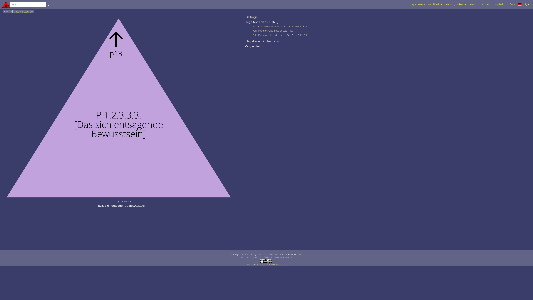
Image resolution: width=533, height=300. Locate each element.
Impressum (251, 264)
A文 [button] (524, 4)
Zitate (487, 4)
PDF (254, 30)
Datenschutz (281, 264)
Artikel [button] (434, 4)
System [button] (417, 4)
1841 (308, 35)
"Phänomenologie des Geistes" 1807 (275, 30)
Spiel (499, 4)
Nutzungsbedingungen (266, 264)
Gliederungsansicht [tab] (23, 11)
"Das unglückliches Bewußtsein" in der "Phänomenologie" (280, 26)
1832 (302, 35)
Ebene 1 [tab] (8, 11)
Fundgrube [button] (454, 4)
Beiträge (252, 17)
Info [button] (510, 4)
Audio (474, 4)
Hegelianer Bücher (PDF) (263, 41)
